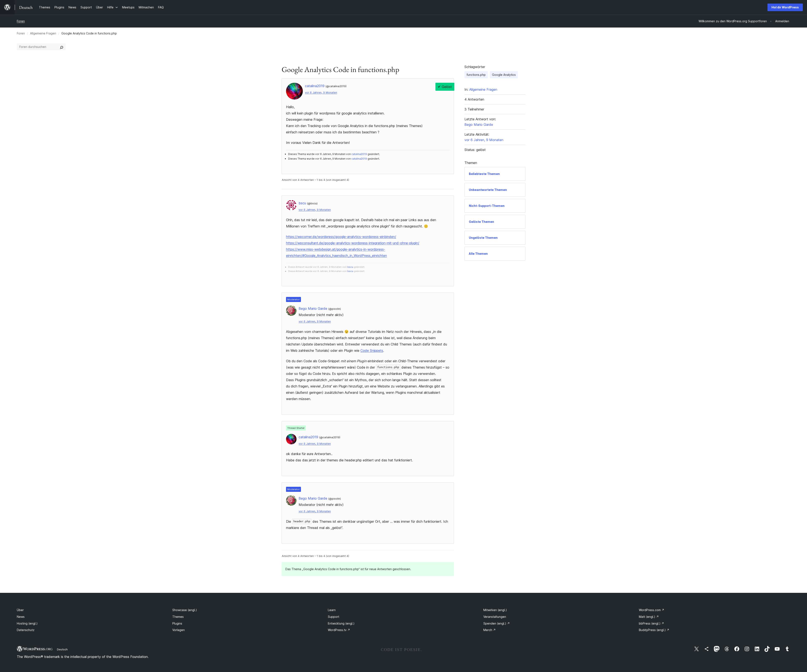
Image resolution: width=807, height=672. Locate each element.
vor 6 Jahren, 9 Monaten (321, 92)
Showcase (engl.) (184, 610)
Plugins (177, 623)
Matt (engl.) (649, 616)
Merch (489, 630)
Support (333, 616)
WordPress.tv (339, 630)
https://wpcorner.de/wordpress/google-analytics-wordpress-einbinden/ (341, 237)
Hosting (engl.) (27, 623)
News (21, 616)
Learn (332, 610)
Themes (178, 616)
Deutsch (62, 649)
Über (20, 610)
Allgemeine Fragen (43, 33)
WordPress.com (651, 610)
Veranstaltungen (494, 616)
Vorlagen (178, 630)
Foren (21, 21)
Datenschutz (25, 630)
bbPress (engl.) (651, 623)
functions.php (476, 74)
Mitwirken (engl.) (495, 610)
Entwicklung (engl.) (341, 623)
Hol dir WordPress (785, 7)
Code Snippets (371, 350)
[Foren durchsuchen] (62, 46)
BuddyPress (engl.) (654, 630)
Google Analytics (504, 74)
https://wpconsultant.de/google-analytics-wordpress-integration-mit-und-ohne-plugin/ (352, 243)
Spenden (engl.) (496, 623)
